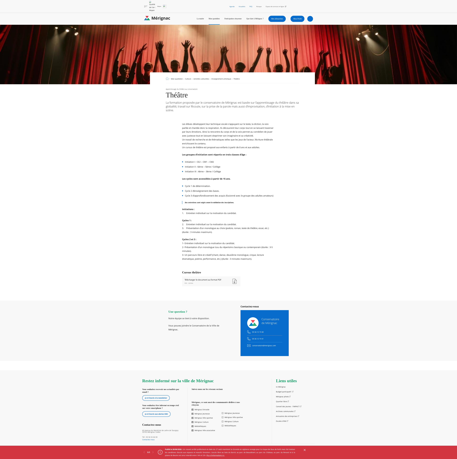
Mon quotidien (214, 19)
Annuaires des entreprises (286, 416)
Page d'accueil (167, 78)
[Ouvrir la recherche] (310, 19)
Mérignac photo (282, 396)
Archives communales (284, 411)
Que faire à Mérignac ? (255, 19)
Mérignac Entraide (202, 409)
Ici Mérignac (281, 387)
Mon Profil (297, 19)
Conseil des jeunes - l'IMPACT (287, 406)
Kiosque (259, 6)
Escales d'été (281, 421)
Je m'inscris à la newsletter (156, 398)
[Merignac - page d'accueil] (157, 19)
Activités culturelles (201, 79)
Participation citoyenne (233, 19)
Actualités (242, 6)
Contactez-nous (148, 439)
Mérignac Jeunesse (202, 414)
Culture (188, 79)
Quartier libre (281, 401)
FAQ (250, 6)
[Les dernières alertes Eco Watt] (164, 6)
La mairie (200, 19)
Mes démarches (277, 19)
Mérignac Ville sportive (204, 418)
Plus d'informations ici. (215, 455)
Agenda (232, 6)
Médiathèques (200, 426)
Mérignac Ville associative (205, 430)
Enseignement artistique (221, 79)
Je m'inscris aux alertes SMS (156, 414)
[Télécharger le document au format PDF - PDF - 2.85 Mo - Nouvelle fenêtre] (211, 281)
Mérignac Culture (202, 422)
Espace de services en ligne (275, 6)
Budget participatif (283, 392)
